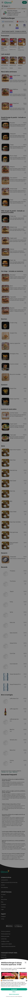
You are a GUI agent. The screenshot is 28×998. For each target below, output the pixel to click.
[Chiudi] (25, 962)
